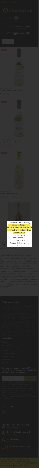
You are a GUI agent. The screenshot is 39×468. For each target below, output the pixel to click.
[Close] (29, 223)
